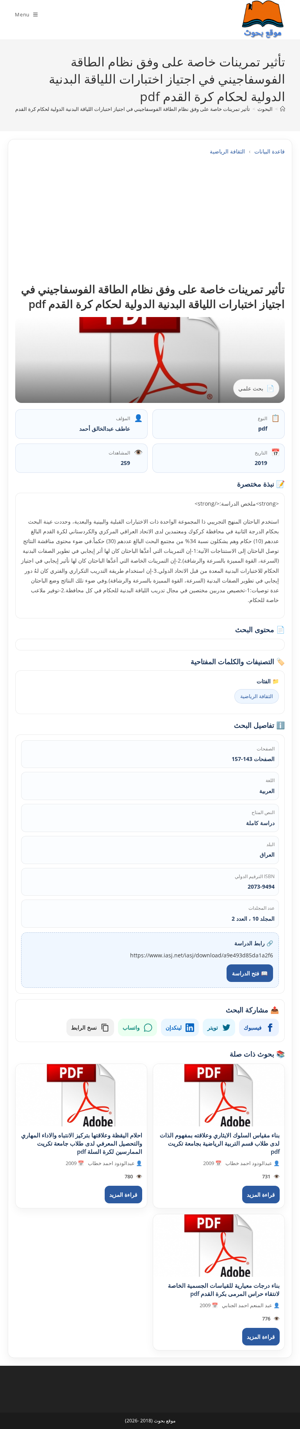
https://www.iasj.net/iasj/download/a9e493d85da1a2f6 (201, 955)
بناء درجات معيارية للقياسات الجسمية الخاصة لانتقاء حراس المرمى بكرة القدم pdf (224, 1289)
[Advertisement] (150, 218)
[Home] (282, 108)
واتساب (131, 1027)
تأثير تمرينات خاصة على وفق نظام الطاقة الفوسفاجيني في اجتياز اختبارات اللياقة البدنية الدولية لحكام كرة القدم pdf (128, 108)
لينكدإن (174, 1027)
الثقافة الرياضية (227, 151)
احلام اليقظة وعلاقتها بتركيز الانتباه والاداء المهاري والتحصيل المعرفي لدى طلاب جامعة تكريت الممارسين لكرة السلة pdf (81, 1143)
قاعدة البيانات (269, 151)
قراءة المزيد (261, 1194)
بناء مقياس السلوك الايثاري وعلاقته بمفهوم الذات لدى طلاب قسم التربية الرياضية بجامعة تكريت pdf (220, 1143)
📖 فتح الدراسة (250, 973)
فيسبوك (253, 1027)
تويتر (212, 1027)
